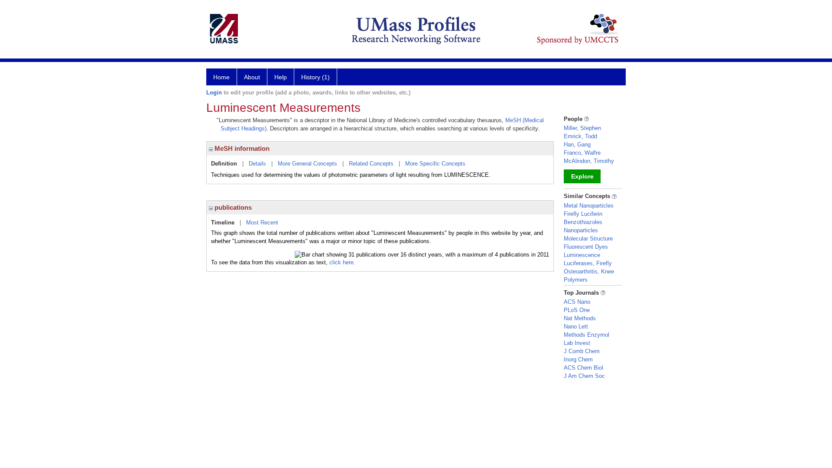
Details (257, 163)
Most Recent (262, 222)
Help (280, 77)
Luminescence (582, 255)
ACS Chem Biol (583, 367)
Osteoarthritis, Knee (589, 271)
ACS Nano (577, 302)
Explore (582, 176)
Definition (224, 163)
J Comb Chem (582, 351)
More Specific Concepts (435, 163)
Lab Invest (577, 343)
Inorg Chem (578, 359)
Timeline (222, 222)
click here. (342, 262)
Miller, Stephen (582, 128)
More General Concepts (307, 163)
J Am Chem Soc (584, 376)
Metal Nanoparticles (589, 205)
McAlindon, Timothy (589, 161)
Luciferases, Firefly (588, 263)
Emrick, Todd (580, 136)
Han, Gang (577, 144)
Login (214, 92)
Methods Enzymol (586, 335)
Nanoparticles (581, 230)
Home (221, 77)
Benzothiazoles (583, 222)
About (252, 77)
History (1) (315, 77)
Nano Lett (576, 326)
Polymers (576, 279)
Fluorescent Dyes (586, 247)
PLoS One (577, 310)
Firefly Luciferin (583, 214)
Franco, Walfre (582, 153)
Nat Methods (580, 318)
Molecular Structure (588, 238)
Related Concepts (371, 163)
